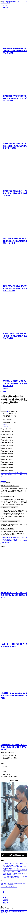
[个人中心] (3, 892)
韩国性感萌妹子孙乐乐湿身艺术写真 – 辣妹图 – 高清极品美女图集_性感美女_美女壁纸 (15, 288)
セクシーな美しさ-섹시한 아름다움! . (9, 887)
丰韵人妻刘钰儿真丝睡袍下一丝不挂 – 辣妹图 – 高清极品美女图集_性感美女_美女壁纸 (14, 747)
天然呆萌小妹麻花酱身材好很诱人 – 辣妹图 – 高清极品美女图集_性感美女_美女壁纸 (15, 383)
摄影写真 (18, 473)
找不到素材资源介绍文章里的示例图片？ (8, 507)
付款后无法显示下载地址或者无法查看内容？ (9, 521)
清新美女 (3, 474)
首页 (5, 5)
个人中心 (6, 902)
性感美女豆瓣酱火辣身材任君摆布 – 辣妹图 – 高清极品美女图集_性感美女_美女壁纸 (15, 336)
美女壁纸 (20, 474)
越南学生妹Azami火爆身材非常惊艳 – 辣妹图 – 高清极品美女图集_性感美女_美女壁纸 (15, 241)
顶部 (5, 903)
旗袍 (21, 473)
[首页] (3, 891)
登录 (5, 391)
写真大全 (7, 473)
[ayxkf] (4, 411)
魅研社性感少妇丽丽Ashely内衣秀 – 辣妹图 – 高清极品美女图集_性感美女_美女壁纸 (14, 595)
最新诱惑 (6, 7)
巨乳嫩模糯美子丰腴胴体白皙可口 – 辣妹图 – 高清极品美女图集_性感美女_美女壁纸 (15, 98)
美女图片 (16, 474)
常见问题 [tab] (6, 426)
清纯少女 (7, 474)
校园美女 (24, 473)
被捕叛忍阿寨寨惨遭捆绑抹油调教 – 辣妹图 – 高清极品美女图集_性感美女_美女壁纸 (15, 51)
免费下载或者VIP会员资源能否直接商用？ (9, 485)
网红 (13, 474)
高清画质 (5, 912)
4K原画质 (2, 910)
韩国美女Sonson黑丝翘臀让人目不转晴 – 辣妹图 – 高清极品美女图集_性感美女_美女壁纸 (15, 146)
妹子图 (10, 473)
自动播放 (6, 388)
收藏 (3, 482)
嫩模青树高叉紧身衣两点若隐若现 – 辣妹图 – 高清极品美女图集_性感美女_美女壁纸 (14, 695)
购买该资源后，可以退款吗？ (6, 528)
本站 (5, 897)
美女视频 (6, 899)
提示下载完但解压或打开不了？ (7, 496)
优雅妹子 (3, 473)
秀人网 (10, 474)
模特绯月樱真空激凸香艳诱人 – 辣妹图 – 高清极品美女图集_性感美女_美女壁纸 (15, 193)
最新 (8, 411)
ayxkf (3, 481)
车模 (23, 474)
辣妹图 (13, 884)
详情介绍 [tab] (6, 424)
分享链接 (8, 482)
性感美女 (14, 473)
